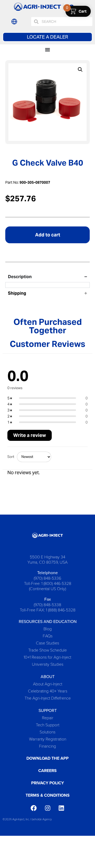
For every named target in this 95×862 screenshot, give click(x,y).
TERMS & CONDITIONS (48, 795)
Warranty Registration (47, 739)
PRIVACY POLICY (47, 783)
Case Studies (47, 643)
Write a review (29, 435)
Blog (48, 628)
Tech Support (47, 724)
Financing (47, 746)
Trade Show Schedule (47, 650)
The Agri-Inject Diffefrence (48, 698)
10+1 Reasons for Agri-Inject (47, 657)
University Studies (47, 664)
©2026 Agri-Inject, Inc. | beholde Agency (27, 819)
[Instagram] (47, 808)
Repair (47, 717)
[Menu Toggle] (47, 49)
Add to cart (47, 235)
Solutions (47, 731)
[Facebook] (34, 808)
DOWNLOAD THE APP (47, 758)
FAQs (48, 635)
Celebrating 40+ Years (47, 691)
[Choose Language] (14, 21)
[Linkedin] (61, 808)
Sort (10, 456)
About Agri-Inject (47, 683)
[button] (80, 69)
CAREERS (47, 771)
